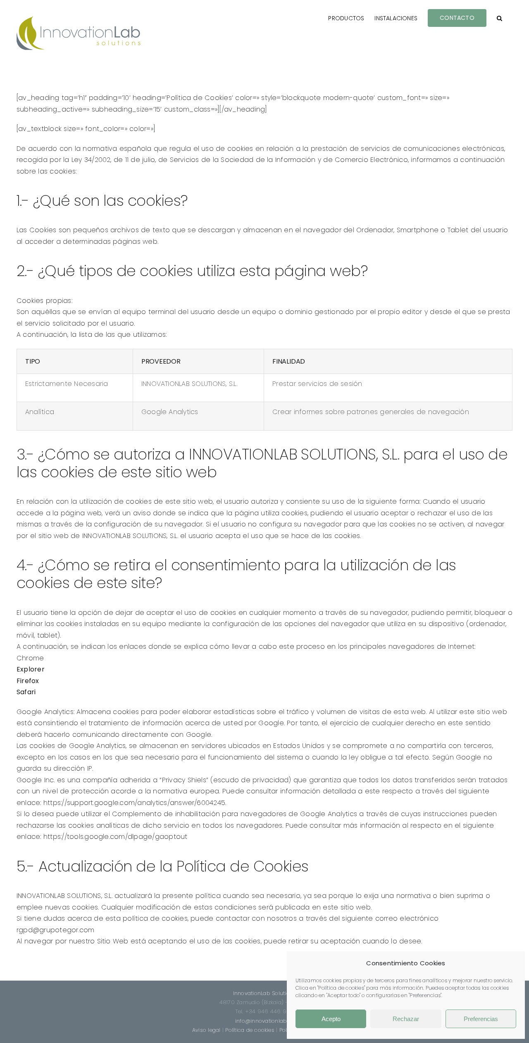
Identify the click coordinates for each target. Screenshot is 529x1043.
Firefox (28, 681)
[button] (499, 17)
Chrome (30, 658)
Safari (26, 692)
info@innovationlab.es (264, 1021)
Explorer (31, 669)
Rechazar (406, 1018)
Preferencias (481, 1018)
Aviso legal (206, 1030)
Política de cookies (249, 1030)
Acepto (331, 1018)
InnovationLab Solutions (264, 993)
